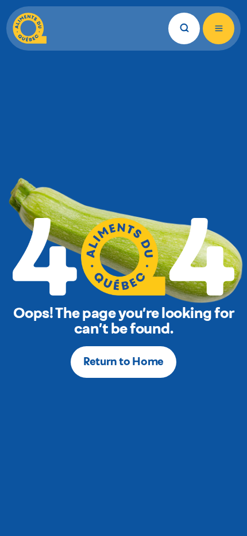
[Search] (184, 28)
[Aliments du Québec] (30, 28)
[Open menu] (218, 28)
